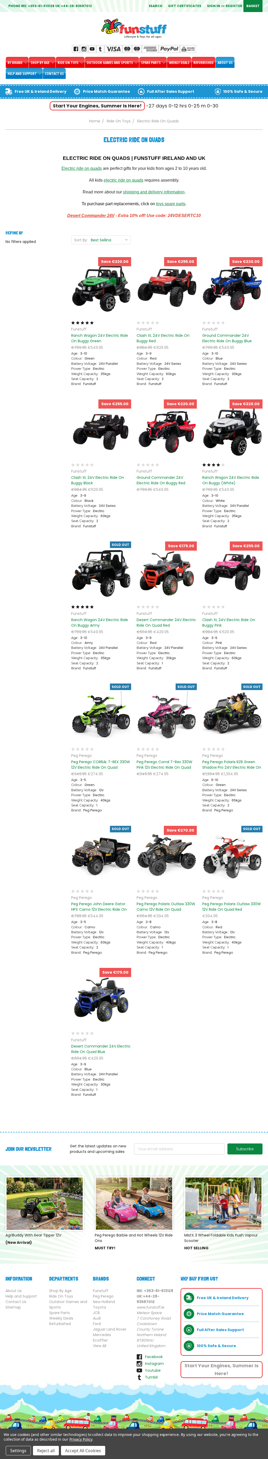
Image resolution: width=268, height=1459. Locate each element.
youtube (153, 1370)
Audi (97, 1318)
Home (94, 121)
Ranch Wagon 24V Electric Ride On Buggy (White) (230, 480)
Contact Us (54, 73)
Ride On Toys (68, 62)
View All (99, 1345)
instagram (154, 1363)
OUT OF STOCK (101, 580)
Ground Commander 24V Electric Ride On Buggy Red (161, 480)
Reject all (46, 1450)
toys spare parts (170, 204)
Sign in (213, 6)
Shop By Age (40, 62)
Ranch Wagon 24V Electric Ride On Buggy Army (99, 622)
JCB (96, 1312)
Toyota (99, 1307)
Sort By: (81, 240)
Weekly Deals (179, 62)
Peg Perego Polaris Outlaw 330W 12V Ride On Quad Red (231, 906)
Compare (100, 287)
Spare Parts (151, 62)
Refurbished (203, 62)
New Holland (104, 1301)
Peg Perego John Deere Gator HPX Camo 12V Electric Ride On (99, 906)
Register (234, 6)
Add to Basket (101, 296)
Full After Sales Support (170, 91)
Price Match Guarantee (106, 91)
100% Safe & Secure (243, 91)
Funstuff (100, 1290)
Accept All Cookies (83, 1450)
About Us (225, 62)
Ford (97, 1323)
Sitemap (13, 1307)
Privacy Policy (80, 1439)
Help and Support (22, 73)
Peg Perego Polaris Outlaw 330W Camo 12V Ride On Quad (166, 906)
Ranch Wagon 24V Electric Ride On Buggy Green (99, 338)
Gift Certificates (184, 6)
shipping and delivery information (154, 192)
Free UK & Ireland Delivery (40, 91)
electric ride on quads (123, 180)
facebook (154, 1356)
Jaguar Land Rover (109, 1329)
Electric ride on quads (82, 168)
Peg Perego (103, 1296)
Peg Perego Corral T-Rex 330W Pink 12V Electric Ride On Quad (164, 764)
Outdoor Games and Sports (110, 62)
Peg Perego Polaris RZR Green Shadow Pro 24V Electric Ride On (231, 764)
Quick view (101, 278)
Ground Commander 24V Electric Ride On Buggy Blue (227, 338)
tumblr (151, 1377)
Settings (18, 1450)
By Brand (15, 62)
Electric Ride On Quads (158, 121)
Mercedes (102, 1334)
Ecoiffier (100, 1340)
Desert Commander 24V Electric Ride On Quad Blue (101, 1049)
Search (155, 6)
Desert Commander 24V (91, 215)
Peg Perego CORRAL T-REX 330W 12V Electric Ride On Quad (100, 764)
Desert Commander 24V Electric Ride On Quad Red (166, 622)
